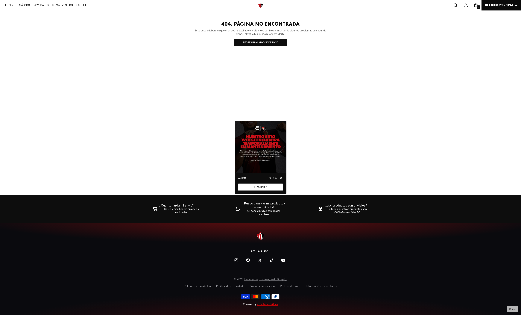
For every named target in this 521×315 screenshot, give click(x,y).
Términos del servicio (261, 286)
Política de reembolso (197, 286)
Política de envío (290, 286)
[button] (455, 5)
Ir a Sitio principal (499, 5)
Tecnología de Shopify (273, 279)
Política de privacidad (229, 286)
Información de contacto (321, 286)
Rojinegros (251, 279)
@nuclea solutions (267, 304)
